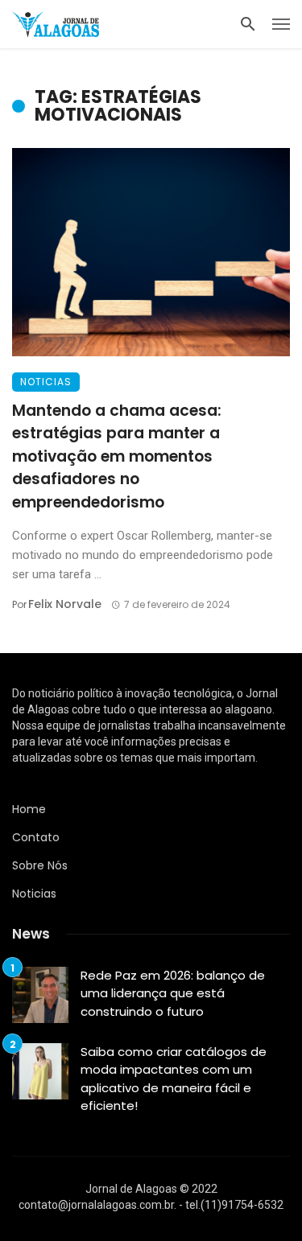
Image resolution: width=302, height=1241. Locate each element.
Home (29, 809)
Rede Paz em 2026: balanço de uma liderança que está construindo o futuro (173, 993)
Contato (36, 837)
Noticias (46, 381)
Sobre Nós (40, 865)
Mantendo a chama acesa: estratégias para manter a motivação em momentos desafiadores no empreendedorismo (116, 456)
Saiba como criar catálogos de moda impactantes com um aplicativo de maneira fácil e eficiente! (174, 1079)
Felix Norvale (64, 604)
